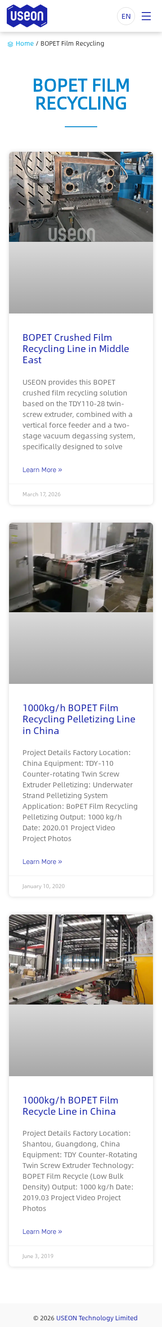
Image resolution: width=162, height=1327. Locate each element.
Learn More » (42, 470)
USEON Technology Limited (97, 1318)
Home (25, 43)
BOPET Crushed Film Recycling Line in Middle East (75, 348)
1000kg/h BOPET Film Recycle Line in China (70, 1105)
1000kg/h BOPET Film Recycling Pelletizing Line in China (78, 718)
